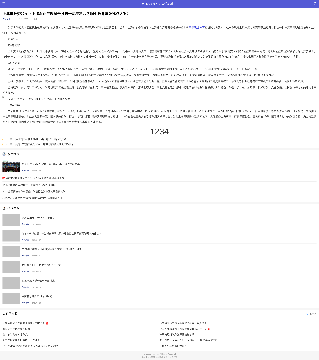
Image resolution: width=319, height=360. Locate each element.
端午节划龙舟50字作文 (15, 334)
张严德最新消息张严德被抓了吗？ (178, 334)
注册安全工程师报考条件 (173, 345)
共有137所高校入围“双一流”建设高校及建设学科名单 (35, 178)
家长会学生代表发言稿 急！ (17, 328)
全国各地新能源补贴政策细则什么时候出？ (183, 328)
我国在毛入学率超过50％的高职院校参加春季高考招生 (32, 198)
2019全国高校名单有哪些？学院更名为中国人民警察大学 (33, 191)
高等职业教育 (197, 27)
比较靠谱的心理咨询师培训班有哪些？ (23, 323)
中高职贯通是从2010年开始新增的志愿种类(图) (28, 184)
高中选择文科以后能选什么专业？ (21, 340)
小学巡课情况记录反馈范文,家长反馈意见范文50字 (30, 345)
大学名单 (167, 3)
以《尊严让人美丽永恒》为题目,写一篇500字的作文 (188, 340)
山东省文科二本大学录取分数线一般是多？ (183, 323)
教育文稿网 (152, 3)
